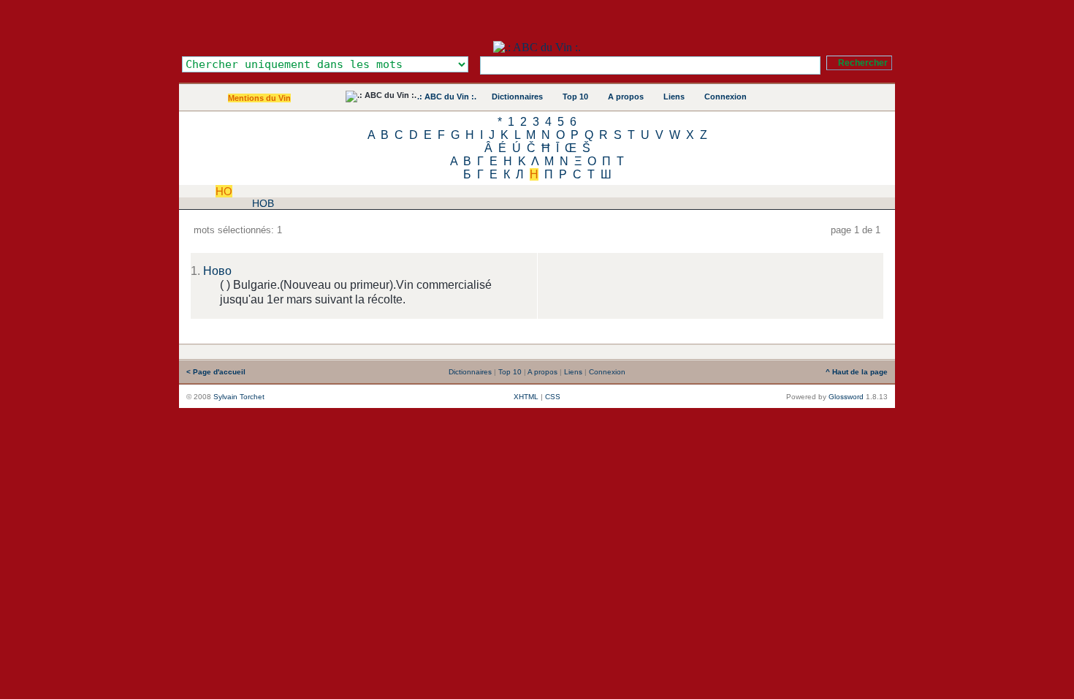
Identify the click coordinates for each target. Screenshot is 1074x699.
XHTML (526, 397)
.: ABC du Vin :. (446, 96)
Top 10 (575, 96)
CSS (552, 397)
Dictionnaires (517, 96)
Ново (217, 271)
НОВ (263, 203)
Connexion (725, 96)
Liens (674, 96)
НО (224, 191)
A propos (626, 96)
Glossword (846, 397)
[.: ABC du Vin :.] (537, 47)
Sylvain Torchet (238, 397)
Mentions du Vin (259, 98)
